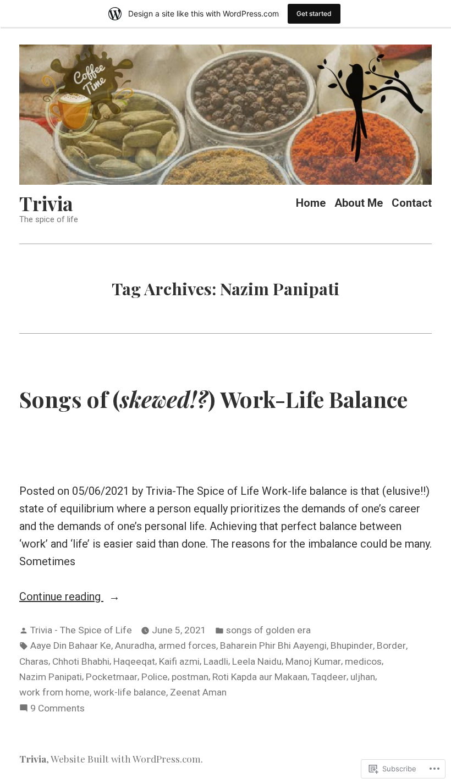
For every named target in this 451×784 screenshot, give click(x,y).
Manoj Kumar (313, 661)
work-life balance (130, 692)
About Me (358, 203)
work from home (54, 692)
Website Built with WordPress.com (126, 758)
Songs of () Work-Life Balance (213, 398)
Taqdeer (328, 676)
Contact (412, 203)
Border (391, 645)
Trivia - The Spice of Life (81, 630)
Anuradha (135, 645)
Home (311, 203)
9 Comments (57, 709)
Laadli (216, 661)
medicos (363, 661)
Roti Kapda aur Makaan (259, 676)
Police (154, 676)
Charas (33, 661)
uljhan (362, 676)
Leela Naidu (257, 661)
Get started (314, 13)
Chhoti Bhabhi (80, 661)
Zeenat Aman (198, 692)
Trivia (46, 203)
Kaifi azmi (179, 661)
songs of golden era (268, 630)
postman (190, 676)
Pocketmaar (112, 676)
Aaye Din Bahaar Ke (70, 645)
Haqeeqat (134, 661)
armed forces (187, 645)
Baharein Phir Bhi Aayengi (273, 645)
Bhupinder (352, 645)
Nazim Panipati (50, 676)
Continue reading (61, 597)
